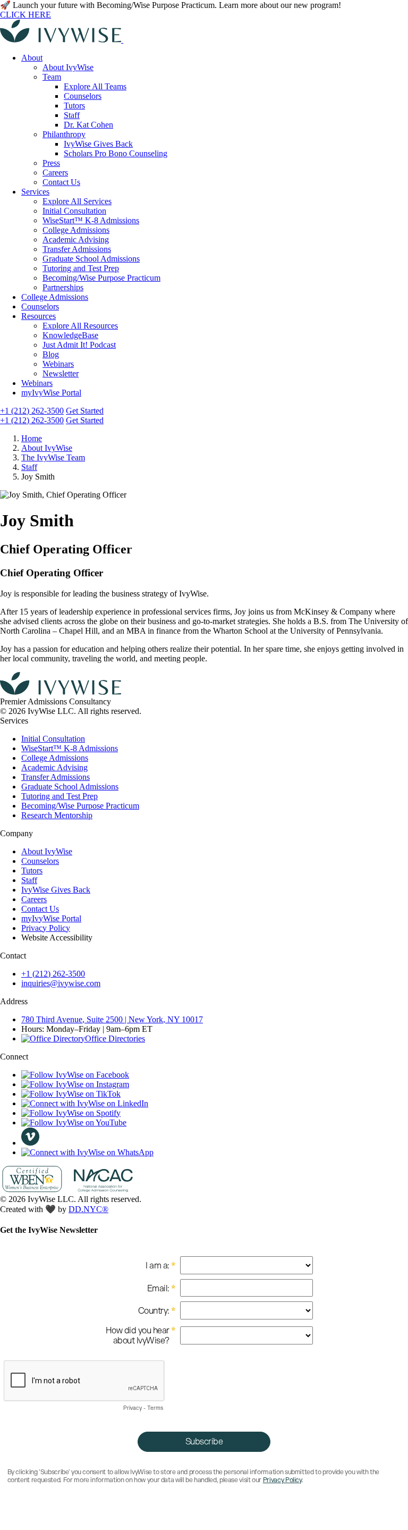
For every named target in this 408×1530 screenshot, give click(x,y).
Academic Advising (75, 239)
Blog (50, 354)
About (31, 57)
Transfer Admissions (76, 249)
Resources (38, 316)
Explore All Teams (95, 86)
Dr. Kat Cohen (88, 124)
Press (51, 162)
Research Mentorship (56, 815)
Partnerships (62, 287)
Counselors (82, 95)
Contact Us (61, 182)
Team (51, 76)
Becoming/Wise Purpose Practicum (101, 277)
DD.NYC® (88, 1209)
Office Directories (115, 1038)
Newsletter (60, 373)
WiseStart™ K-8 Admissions (90, 220)
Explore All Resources (80, 325)
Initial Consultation (74, 210)
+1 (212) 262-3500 (32, 410)
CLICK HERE (25, 14)
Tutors (74, 105)
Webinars (58, 363)
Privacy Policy (45, 927)
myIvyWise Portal (51, 392)
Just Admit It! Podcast (79, 344)
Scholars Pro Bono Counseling (115, 153)
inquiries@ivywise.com (60, 983)
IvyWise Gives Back (98, 143)
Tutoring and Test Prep (80, 268)
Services (35, 191)
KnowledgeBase (70, 335)
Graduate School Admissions (91, 258)
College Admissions (75, 229)
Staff (72, 115)
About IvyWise (68, 67)
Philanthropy (64, 134)
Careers (55, 172)
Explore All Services (77, 201)
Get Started (85, 410)
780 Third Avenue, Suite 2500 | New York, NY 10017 (112, 1019)
